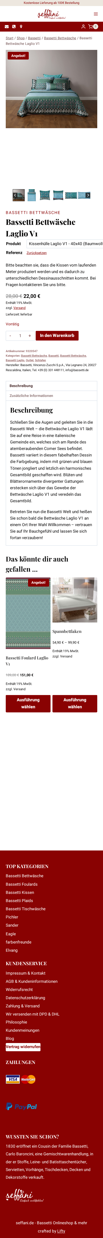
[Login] (83, 27)
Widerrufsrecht (19, 990)
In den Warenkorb (57, 335)
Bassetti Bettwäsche (33, 213)
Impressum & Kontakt (26, 973)
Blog (10, 1039)
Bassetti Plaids (19, 901)
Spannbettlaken (66, 631)
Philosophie (16, 1022)
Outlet (30, 360)
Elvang (12, 950)
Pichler (12, 917)
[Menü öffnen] (97, 14)
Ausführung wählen (28, 703)
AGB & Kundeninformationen (31, 981)
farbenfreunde (18, 942)
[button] (19, 195)
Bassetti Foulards (22, 884)
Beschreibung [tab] (21, 385)
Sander (12, 925)
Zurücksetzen (37, 252)
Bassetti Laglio (15, 360)
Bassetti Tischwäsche (26, 909)
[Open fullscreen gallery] (92, 183)
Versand (19, 308)
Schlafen (40, 360)
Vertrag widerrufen (23, 1047)
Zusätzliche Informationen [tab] (31, 395)
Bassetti (53, 356)
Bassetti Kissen (20, 893)
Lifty (61, 1231)
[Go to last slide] (15, 195)
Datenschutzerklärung (25, 998)
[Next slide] (88, 195)
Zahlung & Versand (23, 1006)
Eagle (11, 934)
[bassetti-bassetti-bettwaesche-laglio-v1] (51, 89)
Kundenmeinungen (22, 1030)
